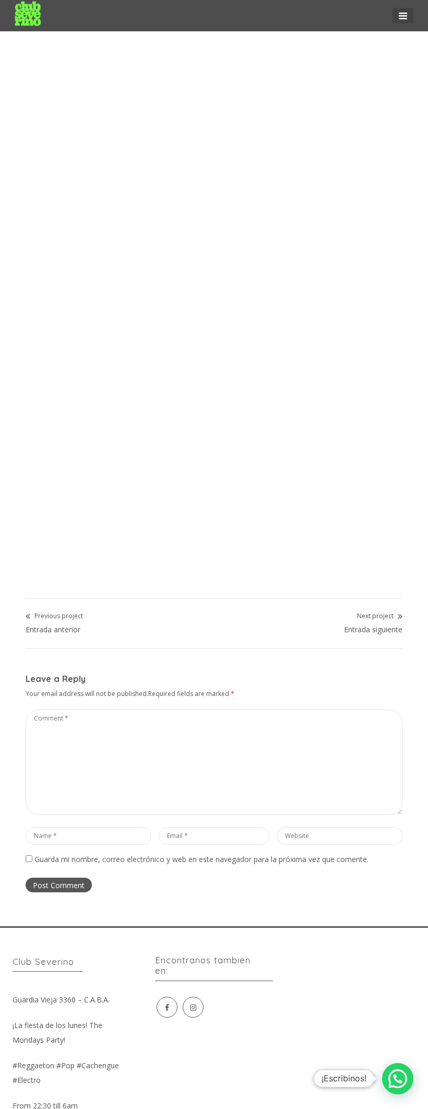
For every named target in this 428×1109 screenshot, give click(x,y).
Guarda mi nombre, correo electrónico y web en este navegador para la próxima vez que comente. (201, 859)
